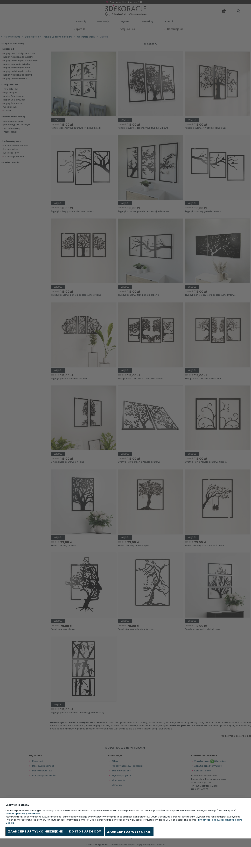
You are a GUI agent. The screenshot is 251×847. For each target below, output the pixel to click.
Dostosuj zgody (85, 831)
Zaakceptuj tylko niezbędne (35, 831)
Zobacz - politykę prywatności (22, 813)
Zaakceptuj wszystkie (129, 831)
